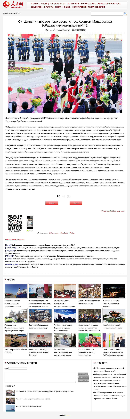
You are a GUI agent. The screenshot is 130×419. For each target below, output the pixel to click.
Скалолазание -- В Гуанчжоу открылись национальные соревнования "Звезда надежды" (87, 355)
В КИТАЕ (17, 13)
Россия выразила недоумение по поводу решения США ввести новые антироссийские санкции (54, 256)
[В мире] (8, 259)
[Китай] (8, 245)
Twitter (72, 233)
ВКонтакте (54, 233)
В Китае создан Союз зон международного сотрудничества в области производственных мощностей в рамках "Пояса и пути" (68, 248)
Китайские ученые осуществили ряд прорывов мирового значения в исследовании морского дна (15, 306)
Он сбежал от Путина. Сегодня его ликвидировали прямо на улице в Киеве (45, 391)
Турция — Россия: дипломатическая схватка (33, 399)
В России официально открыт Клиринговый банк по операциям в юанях (40, 303)
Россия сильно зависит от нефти (28, 406)
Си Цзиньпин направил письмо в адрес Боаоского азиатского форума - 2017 (43, 245)
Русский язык (7, 13)
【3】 (68, 196)
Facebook (64, 233)
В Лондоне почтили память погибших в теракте (111, 303)
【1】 (58, 196)
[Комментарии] (11, 264)
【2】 (64, 196)
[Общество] (10, 251)
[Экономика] (10, 248)
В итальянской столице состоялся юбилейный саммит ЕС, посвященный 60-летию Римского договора (89, 330)
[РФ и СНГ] (9, 256)
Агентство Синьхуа (61, 30)
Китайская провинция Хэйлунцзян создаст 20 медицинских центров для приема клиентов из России (109, 395)
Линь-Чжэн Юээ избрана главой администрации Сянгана (39, 352)
